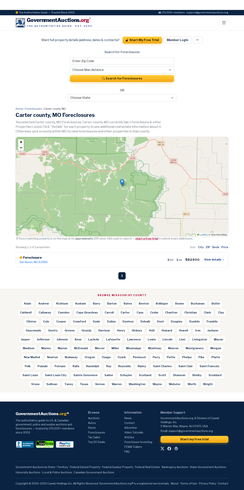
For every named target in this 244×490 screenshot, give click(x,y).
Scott (162, 375)
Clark (207, 312)
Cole (46, 321)
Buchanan (198, 303)
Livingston (199, 339)
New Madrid (32, 357)
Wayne (157, 384)
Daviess (128, 321)
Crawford (79, 321)
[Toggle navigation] (223, 22)
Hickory (137, 330)
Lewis (152, 339)
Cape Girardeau (87, 312)
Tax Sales (94, 437)
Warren (117, 384)
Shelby (196, 375)
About (174, 483)
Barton (112, 303)
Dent (160, 321)
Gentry (53, 330)
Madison (29, 348)
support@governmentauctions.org (191, 430)
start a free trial (146, 238)
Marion (62, 348)
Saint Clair (185, 366)
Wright (208, 384)
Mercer (100, 348)
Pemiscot (139, 357)
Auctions (94, 418)
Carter (125, 312)
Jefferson (43, 339)
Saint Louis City (56, 375)
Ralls (76, 366)
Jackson (212, 330)
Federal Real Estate (147, 467)
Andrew (43, 303)
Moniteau (154, 348)
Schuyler (126, 375)
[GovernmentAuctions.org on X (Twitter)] (162, 449)
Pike (201, 357)
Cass (140, 312)
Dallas (111, 321)
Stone (35, 384)
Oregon (90, 357)
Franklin (212, 321)
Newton (52, 357)
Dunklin (194, 321)
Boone (179, 303)
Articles (129, 437)
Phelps (187, 357)
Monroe (173, 348)
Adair (27, 303)
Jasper (25, 339)
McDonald (81, 348)
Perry (156, 357)
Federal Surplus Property (117, 467)
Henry (121, 330)
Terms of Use (188, 483)
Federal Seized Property (85, 467)
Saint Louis (30, 375)
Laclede (93, 339)
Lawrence (134, 339)
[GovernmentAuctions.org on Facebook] (169, 449)
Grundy (87, 330)
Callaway (45, 312)
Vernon (100, 384)
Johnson (62, 339)
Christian (190, 312)
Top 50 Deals (96, 442)
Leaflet (203, 234)
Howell (183, 330)
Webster (175, 384)
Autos (92, 422)
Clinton (31, 321)
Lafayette (113, 339)
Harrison (104, 330)
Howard (167, 330)
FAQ (127, 451)
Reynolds (124, 366)
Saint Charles (162, 366)
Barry (96, 303)
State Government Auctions (208, 467)
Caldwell (26, 312)
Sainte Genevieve (85, 375)
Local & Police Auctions (57, 472)
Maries (46, 348)
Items (92, 427)
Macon (218, 339)
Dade (96, 321)
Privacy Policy (207, 483)
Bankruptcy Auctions (175, 467)
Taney (68, 384)
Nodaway (71, 357)
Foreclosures (33, 108)
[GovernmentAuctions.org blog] (176, 449)
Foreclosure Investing (138, 442)
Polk (28, 366)
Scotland (145, 375)
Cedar (154, 312)
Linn (182, 339)
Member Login (177, 40)
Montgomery (195, 348)
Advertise (130, 427)
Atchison (62, 303)
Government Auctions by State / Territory (42, 467)
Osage (106, 357)
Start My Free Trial (144, 40)
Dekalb (145, 321)
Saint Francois (209, 366)
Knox (78, 339)
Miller (115, 348)
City (201, 247)
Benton (144, 303)
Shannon (179, 375)
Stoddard (215, 375)
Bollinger (162, 303)
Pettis (171, 357)
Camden (63, 312)
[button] (122, 183)
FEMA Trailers (133, 446)
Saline (108, 375)
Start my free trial (194, 439)
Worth (192, 384)
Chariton (171, 312)
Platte (215, 357)
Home (19, 108)
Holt (152, 330)
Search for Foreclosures (124, 78)
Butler (216, 303)
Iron (198, 330)
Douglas (176, 321)
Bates (128, 303)
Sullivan (52, 384)
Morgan (215, 348)
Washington (137, 384)
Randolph (92, 366)
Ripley (142, 366)
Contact (129, 422)
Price (224, 247)
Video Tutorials (133, 432)
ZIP (208, 247)
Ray (108, 366)
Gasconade (33, 330)
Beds (215, 247)
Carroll (109, 312)
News (128, 418)
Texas (84, 384)
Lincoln (168, 339)
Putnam (60, 366)
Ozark (122, 357)
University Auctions (28, 472)
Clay (221, 312)
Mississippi (133, 348)
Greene (70, 330)
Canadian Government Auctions (94, 472)
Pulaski (43, 366)
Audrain (80, 303)
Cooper (61, 321)
